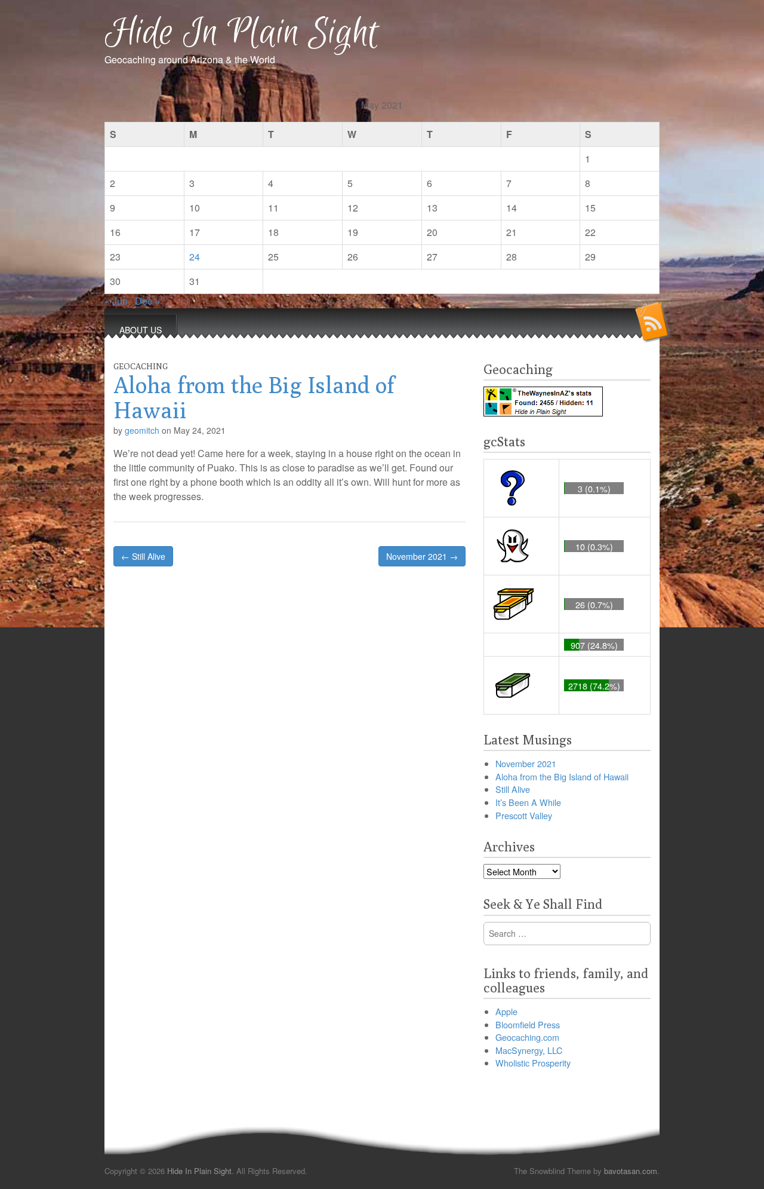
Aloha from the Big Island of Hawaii (562, 776)
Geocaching (140, 366)
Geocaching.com (527, 1037)
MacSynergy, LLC (528, 1050)
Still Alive (512, 789)
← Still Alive (143, 556)
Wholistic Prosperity (533, 1062)
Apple (506, 1011)
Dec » (147, 301)
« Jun (116, 301)
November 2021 (525, 763)
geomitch (142, 430)
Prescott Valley (523, 815)
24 (194, 256)
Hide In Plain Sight (241, 33)
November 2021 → (422, 556)
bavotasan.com (630, 1170)
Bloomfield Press (527, 1024)
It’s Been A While (528, 802)
